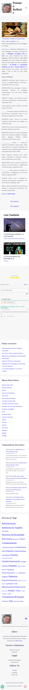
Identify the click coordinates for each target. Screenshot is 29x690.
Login (26, 284)
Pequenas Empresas (9, 580)
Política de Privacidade (14, 660)
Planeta (19, 580)
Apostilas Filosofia (7, 387)
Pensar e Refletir (17, 8)
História (4, 425)
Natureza (22, 573)
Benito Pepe (18, 640)
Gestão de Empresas (7, 558)
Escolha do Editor (6, 414)
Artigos (5, 238)
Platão (3, 583)
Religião (4, 433)
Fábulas (4, 419)
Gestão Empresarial (11, 561)
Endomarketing (20, 551)
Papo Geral (21, 238)
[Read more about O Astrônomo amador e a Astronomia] (14, 225)
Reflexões (4, 430)
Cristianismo (20, 547)
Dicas (3, 411)
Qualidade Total (11, 584)
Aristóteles (5, 531)
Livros (4, 570)
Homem (12, 565)
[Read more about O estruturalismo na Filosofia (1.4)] (14, 248)
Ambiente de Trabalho (12, 527)
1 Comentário (5, 38)
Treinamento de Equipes (13, 597)
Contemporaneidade (8, 547)
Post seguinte (14, 206)
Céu (3, 551)
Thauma (4, 593)
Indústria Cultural (21, 566)
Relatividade (4, 590)
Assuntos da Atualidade (8, 393)
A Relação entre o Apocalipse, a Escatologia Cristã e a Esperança (15, 499)
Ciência (22, 539)
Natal (17, 573)
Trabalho (9, 593)
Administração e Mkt (7, 385)
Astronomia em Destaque (8, 398)
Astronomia (11, 238)
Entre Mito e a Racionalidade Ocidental (12, 353)
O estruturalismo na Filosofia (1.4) (12, 257)
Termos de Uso (14, 662)
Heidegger (23, 561)
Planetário (24, 580)
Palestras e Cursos (15, 650)
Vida (11, 601)
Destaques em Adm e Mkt (8, 401)
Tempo (18, 591)
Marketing (10, 570)
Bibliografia (16, 539)
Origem (5, 577)
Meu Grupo (15, 674)
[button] (26, 618)
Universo (5, 601)
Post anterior (14, 201)
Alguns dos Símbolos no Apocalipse (11, 361)
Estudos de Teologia (7, 417)
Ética (21, 601)
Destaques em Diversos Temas (10, 403)
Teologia (4, 435)
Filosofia (12, 38)
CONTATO (14, 652)
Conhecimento (9, 543)
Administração (9, 523)
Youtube (14, 670)
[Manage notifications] (25, 686)
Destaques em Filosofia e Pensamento (12, 406)
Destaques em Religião (8, 409)
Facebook (14, 672)
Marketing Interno (8, 573)
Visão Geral (16, 601)
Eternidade (6, 555)
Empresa (9, 551)
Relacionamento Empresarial (13, 587)
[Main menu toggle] (26, 8)
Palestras (13, 576)
